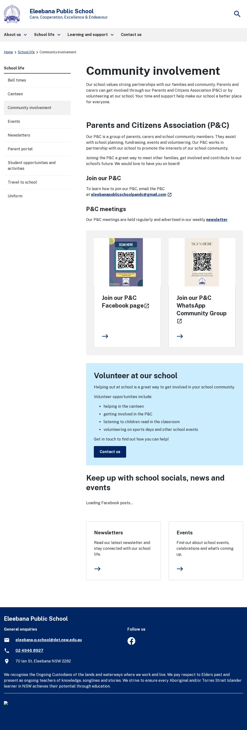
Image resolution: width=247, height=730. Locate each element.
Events (185, 533)
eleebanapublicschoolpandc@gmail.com (131, 194)
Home (8, 52)
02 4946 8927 (29, 650)
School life (26, 52)
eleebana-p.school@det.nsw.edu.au (48, 640)
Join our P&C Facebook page (126, 301)
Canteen (15, 94)
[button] (15, 34)
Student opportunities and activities (31, 165)
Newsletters (108, 533)
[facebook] (131, 643)
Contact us (110, 451)
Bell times (17, 80)
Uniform (15, 196)
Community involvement (29, 107)
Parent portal (20, 149)
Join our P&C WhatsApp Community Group (201, 309)
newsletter (216, 219)
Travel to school (22, 182)
